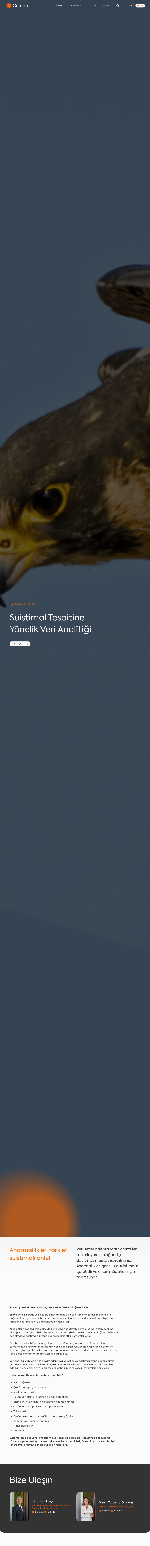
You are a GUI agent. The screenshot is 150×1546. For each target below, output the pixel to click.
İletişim (106, 5)
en (130, 5)
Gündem (92, 5)
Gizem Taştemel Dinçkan (116, 1502)
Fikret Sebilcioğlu (43, 1501)
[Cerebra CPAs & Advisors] (17, 6)
